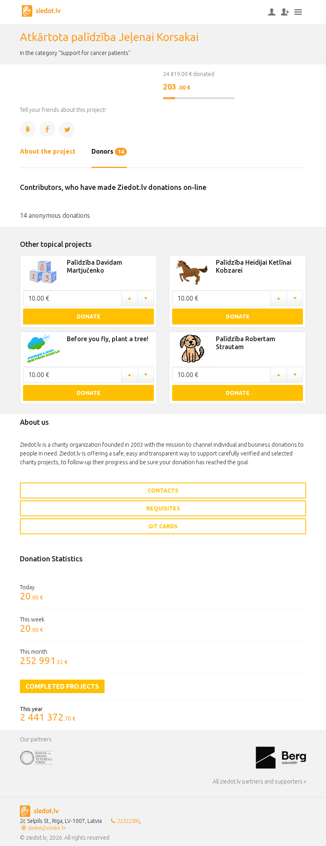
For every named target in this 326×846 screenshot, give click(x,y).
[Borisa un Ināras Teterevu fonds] (138, 756)
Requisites (163, 508)
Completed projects (62, 686)
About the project (48, 151)
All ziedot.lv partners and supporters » (259, 781)
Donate (89, 316)
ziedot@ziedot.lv (47, 827)
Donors (107, 151)
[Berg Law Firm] (281, 756)
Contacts (163, 490)
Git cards (163, 526)
